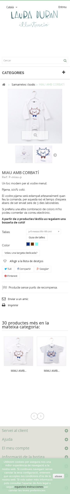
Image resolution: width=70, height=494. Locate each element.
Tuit (9, 268)
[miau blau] (28, 244)
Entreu (62, 7)
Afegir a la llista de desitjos (26, 261)
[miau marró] (32, 244)
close (58, 476)
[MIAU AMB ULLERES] (51, 351)
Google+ (44, 268)
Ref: (5, 177)
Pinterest (12, 275)
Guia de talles (37, 237)
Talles (6, 232)
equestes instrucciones (29, 487)
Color (6, 245)
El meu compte (15, 448)
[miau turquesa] (36, 244)
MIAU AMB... (18, 371)
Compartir (25, 268)
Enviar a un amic (18, 299)
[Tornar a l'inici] (3, 84)
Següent (55, 155)
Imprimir (13, 305)
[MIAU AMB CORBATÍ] (24, 154)
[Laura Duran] (35, 20)
